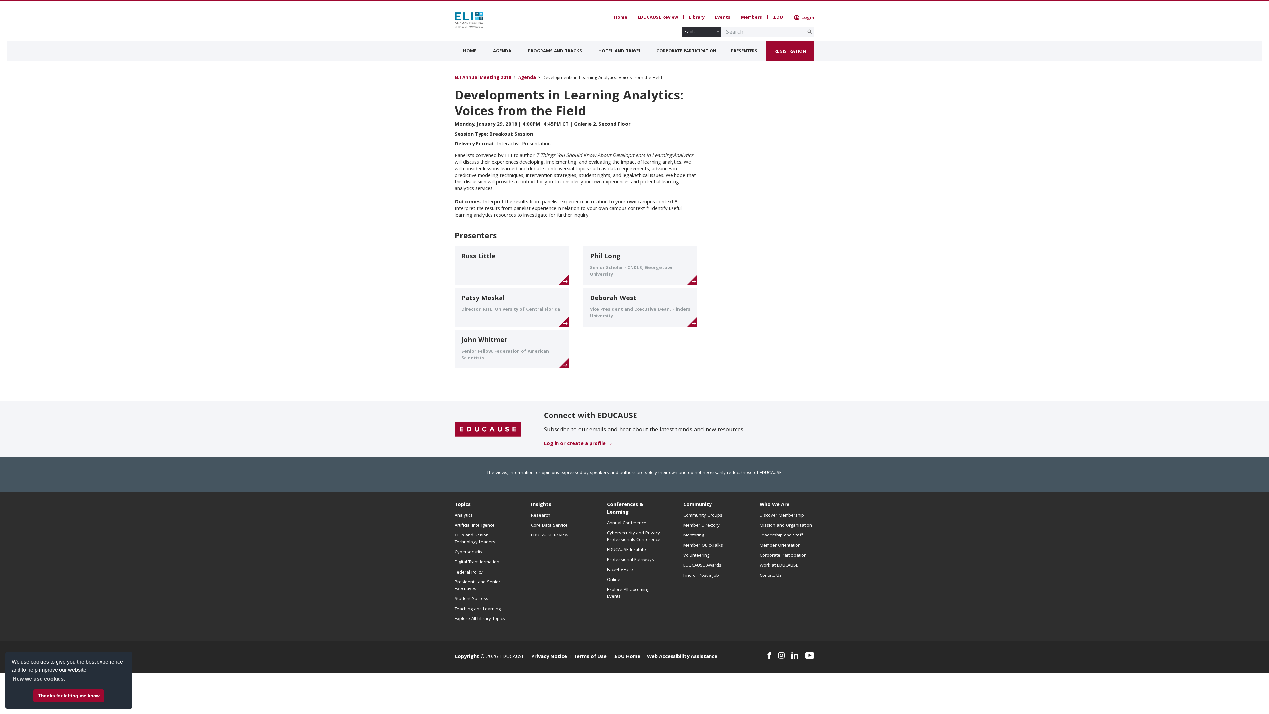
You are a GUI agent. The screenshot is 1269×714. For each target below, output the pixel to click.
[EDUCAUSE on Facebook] (769, 655)
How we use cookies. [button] (39, 679)
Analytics (464, 515)
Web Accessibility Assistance (682, 657)
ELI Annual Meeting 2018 (483, 78)
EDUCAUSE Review (658, 17)
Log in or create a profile (575, 444)
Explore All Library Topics (480, 619)
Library (697, 17)
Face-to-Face (620, 570)
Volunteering (696, 555)
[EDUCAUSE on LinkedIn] (795, 655)
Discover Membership (782, 515)
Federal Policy (469, 572)
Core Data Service (549, 525)
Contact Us (771, 575)
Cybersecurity (468, 552)
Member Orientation (780, 545)
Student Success (471, 599)
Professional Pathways (630, 560)
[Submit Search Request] (809, 31)
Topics (463, 505)
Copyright (467, 657)
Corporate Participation (686, 51)
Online (613, 580)
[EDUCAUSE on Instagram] (781, 655)
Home (620, 17)
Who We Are (774, 505)
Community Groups (702, 515)
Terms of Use (590, 657)
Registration (790, 51)
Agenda (502, 51)
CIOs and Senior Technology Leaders (475, 539)
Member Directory (701, 525)
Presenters (744, 51)
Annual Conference (626, 523)
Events (722, 17)
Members (751, 17)
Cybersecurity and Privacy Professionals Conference (633, 536)
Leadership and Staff (781, 535)
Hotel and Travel (619, 51)
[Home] (484, 20)
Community (697, 505)
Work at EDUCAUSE (779, 565)
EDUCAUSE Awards (702, 565)
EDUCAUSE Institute (626, 550)
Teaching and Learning (478, 609)
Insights (541, 505)
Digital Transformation (477, 562)
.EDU (778, 17)
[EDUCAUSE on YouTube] (809, 655)
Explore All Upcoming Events (628, 593)
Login (807, 17)
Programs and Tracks (555, 51)
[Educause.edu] (488, 429)
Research (540, 515)
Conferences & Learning (625, 509)
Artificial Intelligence (475, 525)
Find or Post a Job (701, 575)
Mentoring (693, 535)
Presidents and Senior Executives (477, 586)
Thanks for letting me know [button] (69, 695)
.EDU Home (626, 657)
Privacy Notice (549, 657)
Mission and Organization (786, 525)
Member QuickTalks (703, 545)
